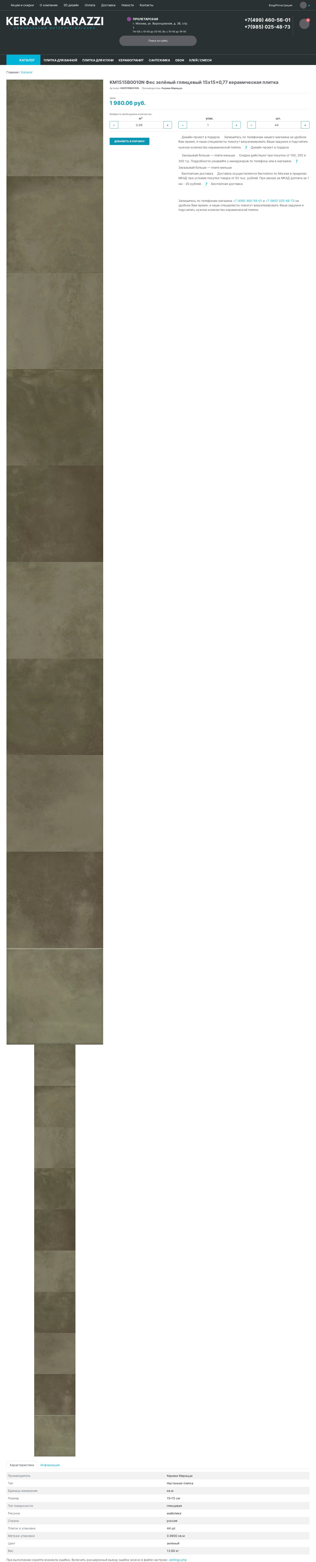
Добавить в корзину (129, 141)
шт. (278, 118)
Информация (50, 1465)
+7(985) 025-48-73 (267, 27)
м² (141, 118)
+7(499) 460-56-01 (267, 20)
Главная (12, 72)
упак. (209, 118)
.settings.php (177, 1560)
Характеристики (22, 1465)
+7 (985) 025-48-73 (280, 200)
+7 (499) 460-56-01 (247, 200)
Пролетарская (145, 19)
